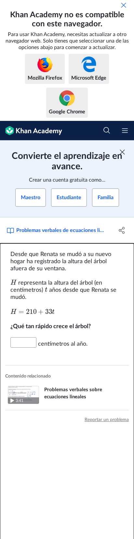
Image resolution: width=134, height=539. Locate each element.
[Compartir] (121, 230)
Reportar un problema (107, 419)
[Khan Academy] (31, 130)
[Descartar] (123, 5)
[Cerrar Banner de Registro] (122, 152)
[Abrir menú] (125, 131)
